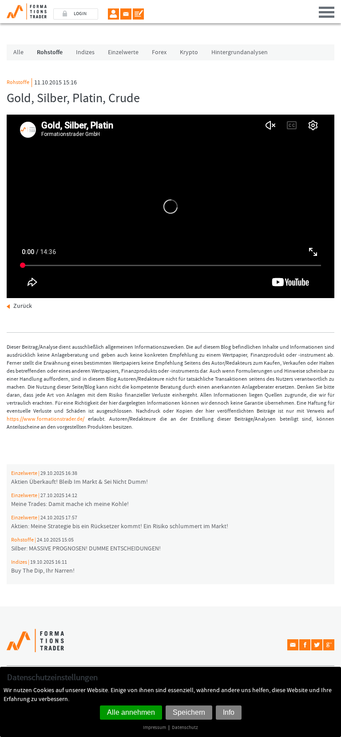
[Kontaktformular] (138, 14)
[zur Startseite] (23, 10)
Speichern (189, 712)
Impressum (154, 727)
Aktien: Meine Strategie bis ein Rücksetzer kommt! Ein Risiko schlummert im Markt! (119, 522)
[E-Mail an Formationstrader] (125, 14)
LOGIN (80, 14)
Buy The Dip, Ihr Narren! (43, 567)
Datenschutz (185, 727)
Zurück (22, 306)
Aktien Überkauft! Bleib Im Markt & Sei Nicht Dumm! (79, 478)
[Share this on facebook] (304, 644)
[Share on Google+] (328, 644)
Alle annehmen (131, 712)
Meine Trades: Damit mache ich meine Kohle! (70, 500)
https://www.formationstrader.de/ (45, 419)
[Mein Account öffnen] (113, 14)
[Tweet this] (316, 644)
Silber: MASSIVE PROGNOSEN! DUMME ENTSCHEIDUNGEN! (86, 545)
